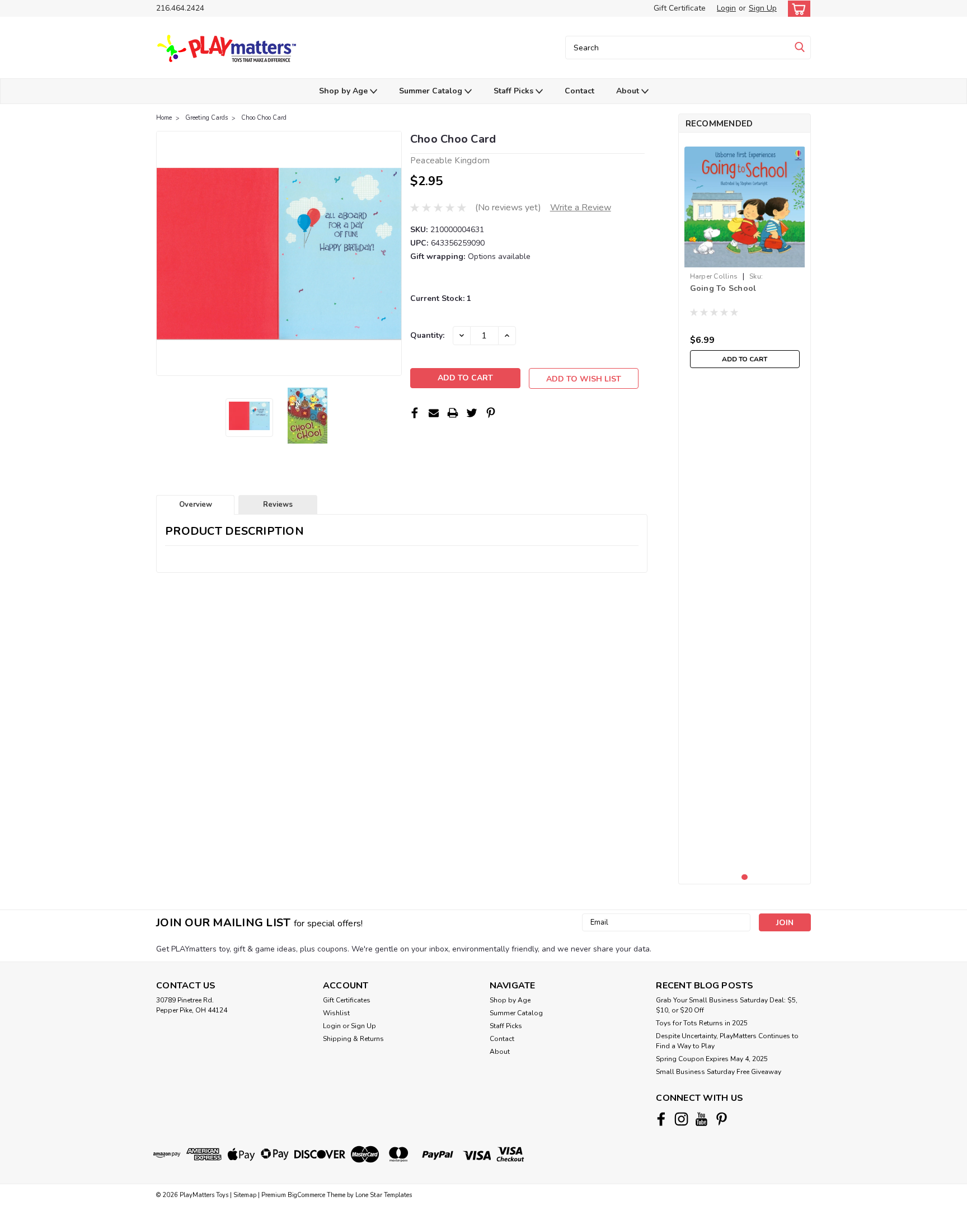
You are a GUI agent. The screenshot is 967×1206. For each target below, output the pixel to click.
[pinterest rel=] (722, 1119)
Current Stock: (440, 298)
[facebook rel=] (661, 1119)
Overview (195, 505)
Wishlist (336, 1013)
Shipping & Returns (353, 1038)
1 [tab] (744, 877)
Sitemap (244, 1195)
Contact (579, 91)
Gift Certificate (680, 8)
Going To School (723, 288)
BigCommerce (306, 1195)
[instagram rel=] (681, 1119)
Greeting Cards (206, 118)
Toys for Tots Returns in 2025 (702, 1023)
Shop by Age (344, 91)
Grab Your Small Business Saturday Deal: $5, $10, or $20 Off (726, 1005)
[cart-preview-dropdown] (796, 9)
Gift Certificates (346, 1000)
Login (726, 8)
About (628, 91)
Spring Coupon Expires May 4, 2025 (712, 1058)
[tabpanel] (744, 257)
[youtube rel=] (701, 1119)
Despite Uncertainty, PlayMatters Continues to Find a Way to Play (727, 1040)
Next (392, 253)
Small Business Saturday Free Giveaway (718, 1071)
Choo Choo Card (264, 118)
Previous (166, 253)
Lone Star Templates (383, 1195)
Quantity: (427, 335)
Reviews (278, 505)
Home (164, 118)
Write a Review (580, 207)
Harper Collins (714, 276)
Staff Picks (515, 91)
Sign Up (763, 8)
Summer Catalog (431, 91)
